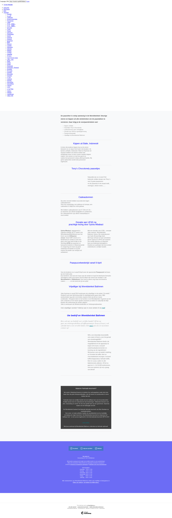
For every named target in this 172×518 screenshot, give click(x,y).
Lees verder (86, 422)
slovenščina (10, 84)
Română (9, 69)
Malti (8, 61)
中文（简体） (11, 24)
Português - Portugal (13, 67)
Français (9, 37)
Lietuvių (9, 79)
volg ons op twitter (87, 448)
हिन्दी (8, 42)
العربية (9, 16)
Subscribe (6, 7)
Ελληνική (10, 40)
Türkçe (9, 91)
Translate (6, 12)
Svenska (9, 75)
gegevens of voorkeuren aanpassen (79, 464)
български (10, 20)
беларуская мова (12, 19)
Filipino (9, 92)
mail (103, 308)
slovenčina (10, 82)
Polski (9, 64)
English (9, 14)
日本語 (9, 52)
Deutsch (9, 39)
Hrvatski (9, 27)
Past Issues (7, 9)
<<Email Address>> (91, 505)
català (8, 22)
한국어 (9, 56)
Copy (27, 1)
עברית (9, 77)
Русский (9, 71)
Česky (9, 29)
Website (100, 448)
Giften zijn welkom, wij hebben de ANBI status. (86, 482)
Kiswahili (10, 74)
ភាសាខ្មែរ (9, 54)
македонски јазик (12, 58)
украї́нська (10, 94)
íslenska (9, 49)
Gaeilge (9, 45)
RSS (5, 11)
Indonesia (10, 47)
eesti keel (9, 32)
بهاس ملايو (10, 59)
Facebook (75, 448)
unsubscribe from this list (82, 506)
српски (9, 85)
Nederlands (10, 34)
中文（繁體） (11, 26)
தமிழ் (8, 87)
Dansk (9, 31)
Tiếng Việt (10, 95)
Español (9, 72)
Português (10, 66)
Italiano (9, 50)
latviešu (9, 80)
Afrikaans (10, 17)
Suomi (9, 36)
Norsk (9, 62)
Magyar (9, 44)
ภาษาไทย (10, 89)
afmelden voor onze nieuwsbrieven (97, 464)
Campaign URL (4, 1)
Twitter (8, 4)
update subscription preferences (96, 506)
